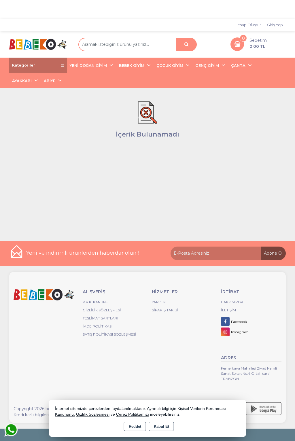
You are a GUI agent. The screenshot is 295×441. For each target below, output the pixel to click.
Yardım (159, 302)
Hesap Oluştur (248, 24)
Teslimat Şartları (100, 318)
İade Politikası (97, 326)
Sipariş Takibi (165, 310)
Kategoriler (23, 65)
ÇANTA (239, 65)
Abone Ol (273, 253)
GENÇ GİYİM (207, 65)
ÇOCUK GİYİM (170, 65)
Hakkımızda (232, 302)
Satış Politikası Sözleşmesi (109, 334)
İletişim (228, 310)
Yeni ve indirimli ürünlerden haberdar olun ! (82, 253)
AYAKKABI (22, 80)
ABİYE (50, 80)
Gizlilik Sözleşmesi (102, 310)
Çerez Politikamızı (132, 414)
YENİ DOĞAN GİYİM (89, 65)
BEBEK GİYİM (132, 65)
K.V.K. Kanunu (95, 302)
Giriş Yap (275, 24)
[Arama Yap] (186, 44)
